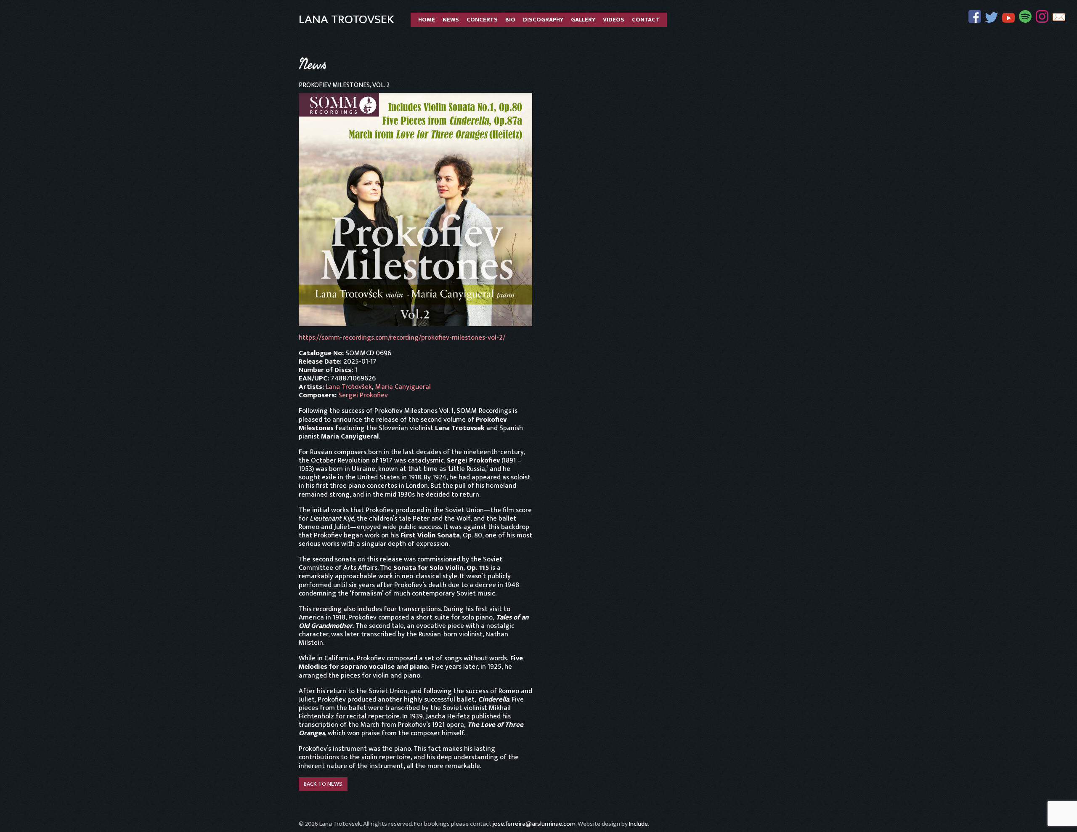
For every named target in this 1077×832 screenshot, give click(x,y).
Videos (613, 20)
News (451, 20)
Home (426, 20)
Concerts (482, 20)
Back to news (323, 784)
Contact (645, 20)
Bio (510, 20)
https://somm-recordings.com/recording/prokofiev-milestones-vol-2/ (402, 337)
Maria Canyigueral (403, 387)
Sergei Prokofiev (363, 395)
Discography (543, 20)
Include (638, 824)
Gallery (583, 20)
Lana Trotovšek (349, 387)
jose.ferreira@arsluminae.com (534, 824)
